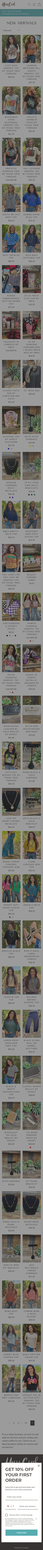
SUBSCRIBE (22, 1532)
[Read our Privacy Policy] (36, 1518)
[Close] (39, 1466)
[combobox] (10, 1506)
